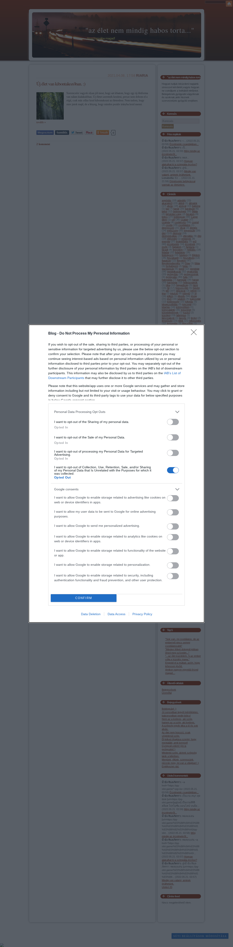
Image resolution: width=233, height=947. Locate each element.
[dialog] (116, 473)
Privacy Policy (142, 614)
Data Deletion (91, 614)
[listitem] (116, 412)
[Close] (195, 333)
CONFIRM (83, 598)
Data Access (116, 614)
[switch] (173, 422)
